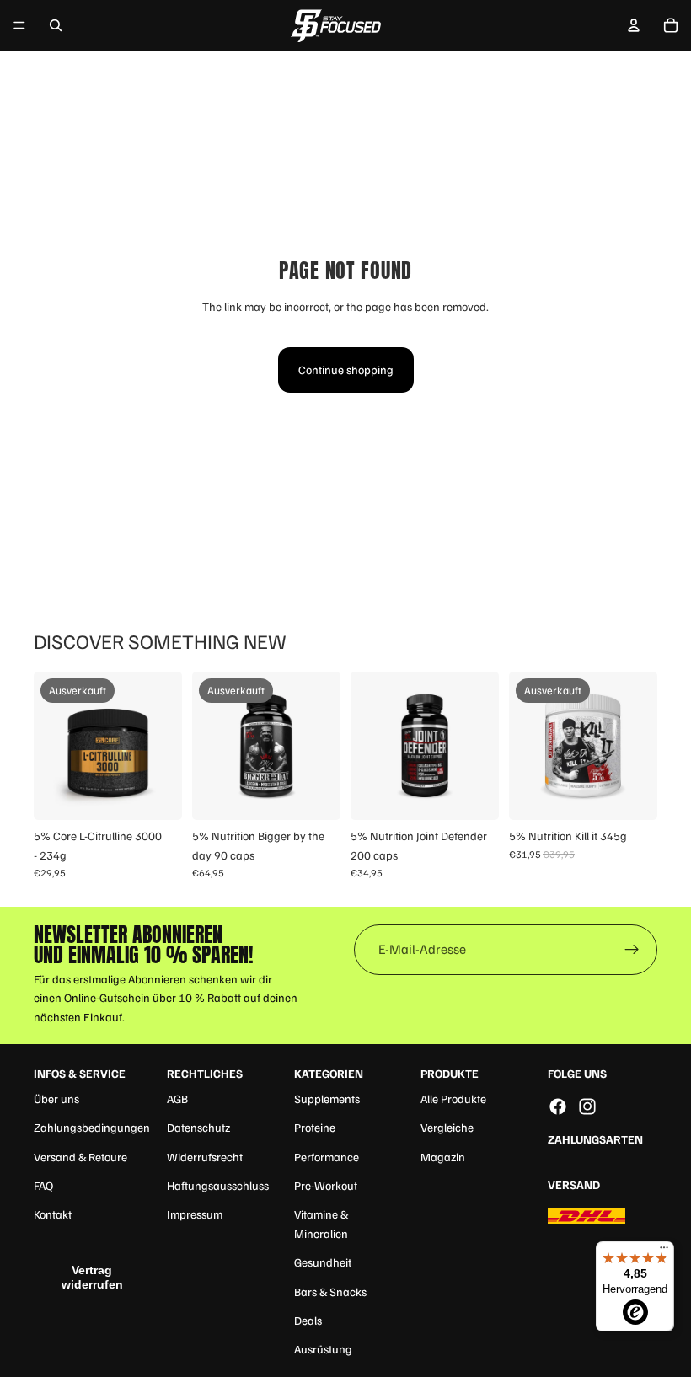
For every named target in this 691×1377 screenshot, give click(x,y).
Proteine (314, 1127)
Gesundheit (322, 1262)
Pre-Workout (325, 1185)
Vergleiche (447, 1127)
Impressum (194, 1214)
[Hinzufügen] (473, 795)
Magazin (442, 1156)
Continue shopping (346, 369)
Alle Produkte (453, 1098)
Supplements (327, 1098)
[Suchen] (55, 25)
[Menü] (19, 25)
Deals (308, 1320)
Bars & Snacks (330, 1291)
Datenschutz (198, 1127)
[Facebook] (558, 1106)
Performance (326, 1156)
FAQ (43, 1185)
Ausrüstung (323, 1349)
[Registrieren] (632, 949)
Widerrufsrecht (205, 1156)
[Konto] (633, 25)
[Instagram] (587, 1106)
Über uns (56, 1098)
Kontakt (53, 1214)
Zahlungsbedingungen (92, 1127)
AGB (177, 1098)
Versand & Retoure (80, 1156)
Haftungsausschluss (218, 1185)
